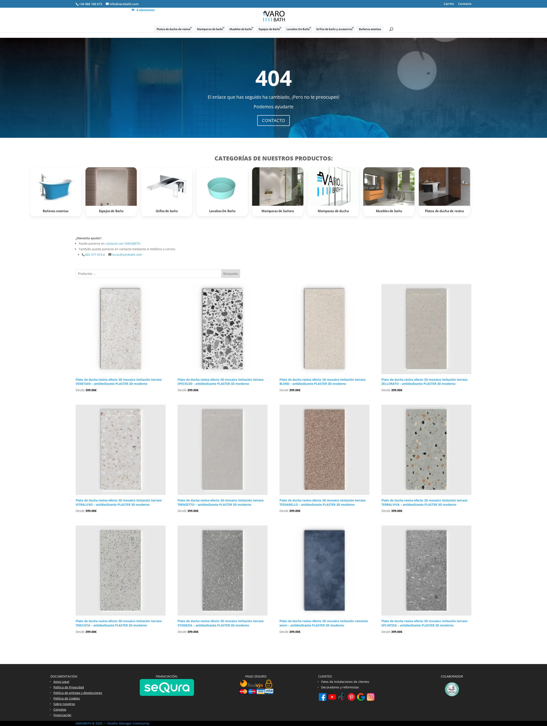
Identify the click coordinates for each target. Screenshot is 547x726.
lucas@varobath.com (127, 255)
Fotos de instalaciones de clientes (345, 682)
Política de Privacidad (68, 687)
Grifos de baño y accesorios (334, 29)
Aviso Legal (61, 682)
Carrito (449, 4)
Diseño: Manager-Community (128, 723)
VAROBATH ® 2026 (89, 723)
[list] (273, 192)
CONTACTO (273, 120)
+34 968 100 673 (90, 4)
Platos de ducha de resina (173, 29)
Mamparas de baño (210, 29)
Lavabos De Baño (298, 29)
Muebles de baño (240, 29)
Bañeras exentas (370, 29)
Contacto (465, 4)
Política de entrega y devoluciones (77, 693)
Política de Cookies (66, 698)
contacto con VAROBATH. (123, 243)
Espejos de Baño (269, 29)
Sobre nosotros (64, 704)
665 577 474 (94, 255)
